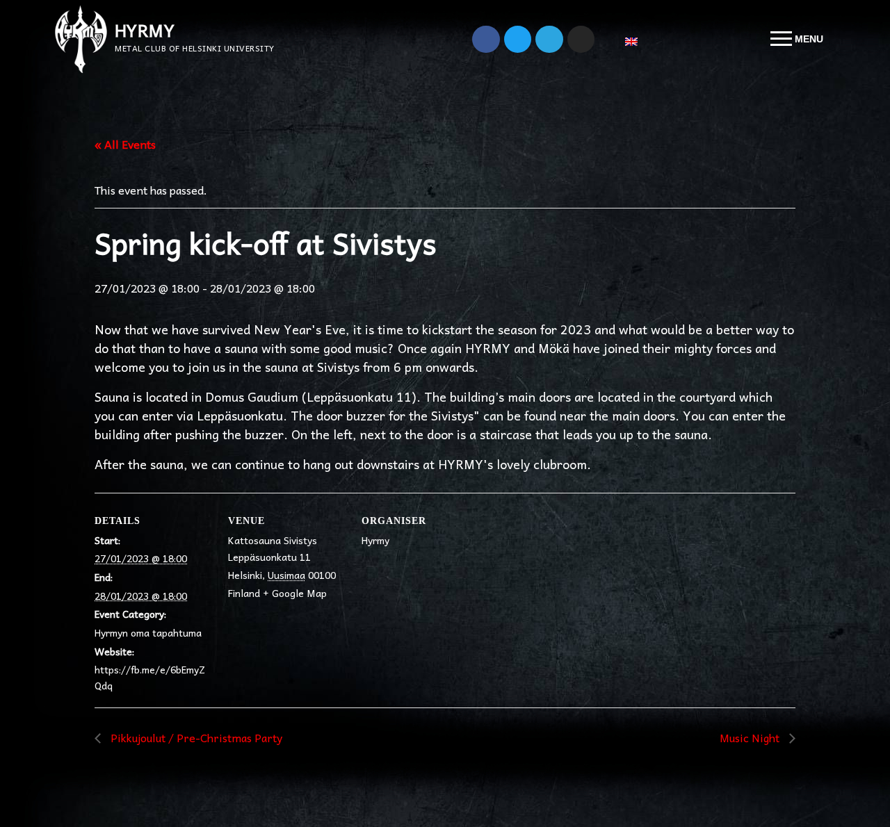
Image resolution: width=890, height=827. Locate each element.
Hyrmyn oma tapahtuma (148, 632)
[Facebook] (486, 40)
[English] (637, 42)
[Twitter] (518, 40)
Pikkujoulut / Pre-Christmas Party (195, 737)
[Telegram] (549, 40)
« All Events (125, 144)
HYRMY (145, 30)
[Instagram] (581, 40)
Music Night (751, 737)
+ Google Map (295, 592)
